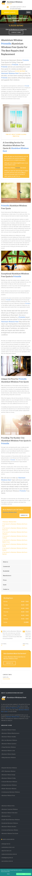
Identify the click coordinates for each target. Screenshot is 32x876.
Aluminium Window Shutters (9, 826)
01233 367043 (15, 9)
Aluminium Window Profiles (9, 778)
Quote (4, 584)
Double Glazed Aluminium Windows (11, 819)
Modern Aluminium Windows (9, 788)
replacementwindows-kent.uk (9, 854)
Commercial (6, 566)
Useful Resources (8, 839)
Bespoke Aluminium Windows (9, 768)
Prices (5, 580)
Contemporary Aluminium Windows (11, 792)
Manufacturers (7, 575)
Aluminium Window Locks (8, 750)
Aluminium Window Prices (8, 795)
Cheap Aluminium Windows (9, 747)
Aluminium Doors (6, 816)
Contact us (6, 589)
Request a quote (9, 12)
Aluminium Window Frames (9, 730)
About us (5, 562)
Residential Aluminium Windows (10, 823)
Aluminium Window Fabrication (9, 812)
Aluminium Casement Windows (10, 809)
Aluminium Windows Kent (9, 522)
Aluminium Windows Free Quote (10, 833)
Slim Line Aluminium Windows (9, 740)
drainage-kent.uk (6, 844)
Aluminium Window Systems (9, 743)
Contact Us (24, 515)
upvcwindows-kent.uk (7, 861)
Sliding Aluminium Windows (9, 757)
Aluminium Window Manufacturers (10, 733)
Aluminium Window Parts (8, 805)
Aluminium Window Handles (9, 736)
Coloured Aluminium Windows (9, 781)
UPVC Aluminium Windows (8, 771)
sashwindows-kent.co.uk (8, 847)
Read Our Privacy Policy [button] (5, 871)
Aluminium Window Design (8, 774)
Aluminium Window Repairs (9, 754)
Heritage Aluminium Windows (9, 785)
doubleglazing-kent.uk (7, 857)
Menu (28, 12)
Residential (6, 571)
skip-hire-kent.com (6, 850)
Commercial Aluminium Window (10, 830)
